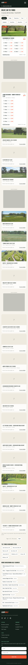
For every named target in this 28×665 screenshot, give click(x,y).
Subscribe (14, 656)
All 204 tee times (6, 124)
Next (20, 538)
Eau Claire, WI (14, 551)
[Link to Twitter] (5, 618)
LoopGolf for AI (19, 627)
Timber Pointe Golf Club (9, 243)
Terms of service (5, 635)
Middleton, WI (14, 554)
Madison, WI (5, 557)
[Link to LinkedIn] (2, 618)
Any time (12, 22)
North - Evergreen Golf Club (10, 486)
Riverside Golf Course (8, 179)
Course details (22, 144)
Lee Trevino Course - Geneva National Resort (14, 425)
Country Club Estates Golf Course (11, 327)
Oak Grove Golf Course (8, 406)
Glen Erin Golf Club (7, 160)
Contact (17, 629)
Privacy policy (4, 637)
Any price (20, 22)
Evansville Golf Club (8, 346)
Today (10, 18)
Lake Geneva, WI (6, 547)
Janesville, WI (6, 554)
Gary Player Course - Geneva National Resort (13, 445)
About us (17, 624)
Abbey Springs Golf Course (9, 366)
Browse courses (5, 624)
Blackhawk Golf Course (8, 38)
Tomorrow (16, 18)
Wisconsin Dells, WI (17, 547)
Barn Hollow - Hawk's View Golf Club (12, 506)
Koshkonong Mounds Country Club (11, 386)
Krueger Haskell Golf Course (10, 140)
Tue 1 (22, 18)
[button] (25, 3)
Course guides (4, 627)
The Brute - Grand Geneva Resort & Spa (12, 525)
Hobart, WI (22, 554)
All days (4, 18)
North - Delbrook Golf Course (10, 263)
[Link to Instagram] (10, 618)
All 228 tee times (6, 54)
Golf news (3, 629)
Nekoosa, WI (5, 551)
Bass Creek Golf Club (8, 223)
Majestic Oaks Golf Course (9, 283)
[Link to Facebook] (7, 618)
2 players (5, 22)
